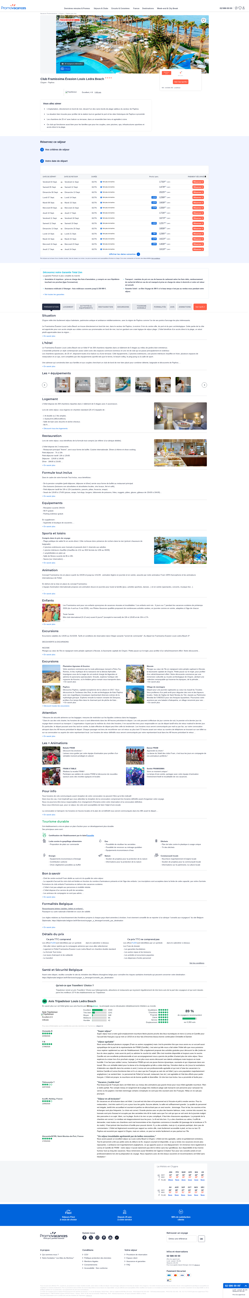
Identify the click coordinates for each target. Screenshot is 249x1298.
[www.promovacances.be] (13, 6)
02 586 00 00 (226, 8)
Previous (44, 385)
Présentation (51, 307)
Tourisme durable (141, 307)
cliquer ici (99, 1026)
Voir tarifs (199, 307)
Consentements (90, 1265)
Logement (68, 307)
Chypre (61, 13)
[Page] (84, 1238)
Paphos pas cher (71, 13)
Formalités (160, 307)
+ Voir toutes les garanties (53, 294)
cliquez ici (89, 1295)
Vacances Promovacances (48, 13)
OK (201, 1239)
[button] (180, 416)
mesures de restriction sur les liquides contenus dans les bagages (109, 717)
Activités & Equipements (86, 307)
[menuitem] (77, 8)
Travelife (90, 835)
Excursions (123, 307)
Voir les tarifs (180, 82)
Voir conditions (155, 258)
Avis (172, 307)
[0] (240, 8)
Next (204, 385)
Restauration (105, 307)
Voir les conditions (196, 963)
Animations (185, 307)
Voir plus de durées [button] (109, 182)
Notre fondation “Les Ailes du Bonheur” (58, 1258)
